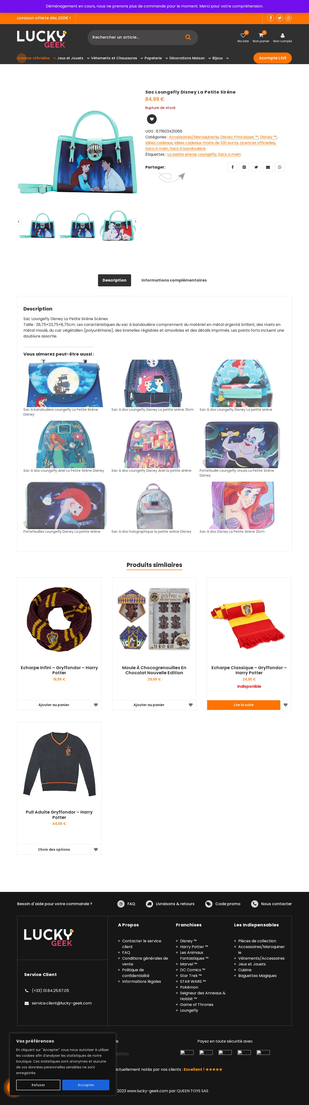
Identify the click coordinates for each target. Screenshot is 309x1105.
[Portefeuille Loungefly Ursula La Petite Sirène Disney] (241, 444)
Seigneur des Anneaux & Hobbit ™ (202, 996)
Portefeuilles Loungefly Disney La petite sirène (61, 531)
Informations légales (141, 981)
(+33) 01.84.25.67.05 (50, 990)
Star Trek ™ (191, 975)
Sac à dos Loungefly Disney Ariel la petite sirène (151, 470)
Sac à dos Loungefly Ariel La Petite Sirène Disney (63, 470)
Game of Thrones (196, 1004)
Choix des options (54, 849)
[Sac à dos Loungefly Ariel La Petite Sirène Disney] (65, 444)
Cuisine (245, 970)
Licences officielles (257, 143)
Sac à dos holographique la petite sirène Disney (151, 531)
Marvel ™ (188, 964)
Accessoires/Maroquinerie (194, 137)
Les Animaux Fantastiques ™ (194, 955)
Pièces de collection (257, 941)
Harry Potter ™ (194, 947)
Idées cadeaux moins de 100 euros (206, 143)
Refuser (38, 1085)
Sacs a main (229, 154)
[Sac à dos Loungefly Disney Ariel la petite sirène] (153, 444)
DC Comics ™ (192, 970)
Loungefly (207, 154)
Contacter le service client (141, 944)
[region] (63, 1064)
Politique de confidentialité (135, 972)
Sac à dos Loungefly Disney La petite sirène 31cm (153, 409)
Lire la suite (244, 704)
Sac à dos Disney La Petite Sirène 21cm (232, 531)
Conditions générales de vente (145, 961)
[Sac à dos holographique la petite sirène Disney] (153, 505)
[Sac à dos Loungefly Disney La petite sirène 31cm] (153, 383)
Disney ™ (268, 137)
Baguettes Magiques (257, 975)
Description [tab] (114, 280)
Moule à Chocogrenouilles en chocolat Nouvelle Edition (154, 670)
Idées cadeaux (159, 143)
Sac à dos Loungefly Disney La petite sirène (236, 409)
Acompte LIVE (272, 58)
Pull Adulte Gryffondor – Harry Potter (59, 814)
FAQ (131, 904)
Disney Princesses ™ (239, 137)
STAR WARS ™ (193, 981)
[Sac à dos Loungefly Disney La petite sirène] (241, 383)
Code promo (227, 904)
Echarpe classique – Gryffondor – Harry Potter (249, 670)
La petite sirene (182, 154)
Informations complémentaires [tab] (174, 280)
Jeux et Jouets (252, 964)
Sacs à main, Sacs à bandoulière (175, 148)
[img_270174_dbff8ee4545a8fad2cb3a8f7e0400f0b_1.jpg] (77, 151)
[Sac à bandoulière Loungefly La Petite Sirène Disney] (65, 383)
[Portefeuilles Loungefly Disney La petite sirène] (65, 505)
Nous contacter (276, 904)
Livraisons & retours (175, 904)
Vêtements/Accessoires (261, 958)
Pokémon (189, 987)
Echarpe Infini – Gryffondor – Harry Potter (59, 670)
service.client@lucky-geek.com (62, 1003)
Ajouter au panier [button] (53, 704)
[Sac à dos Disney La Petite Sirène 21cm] (241, 505)
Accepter (86, 1085)
